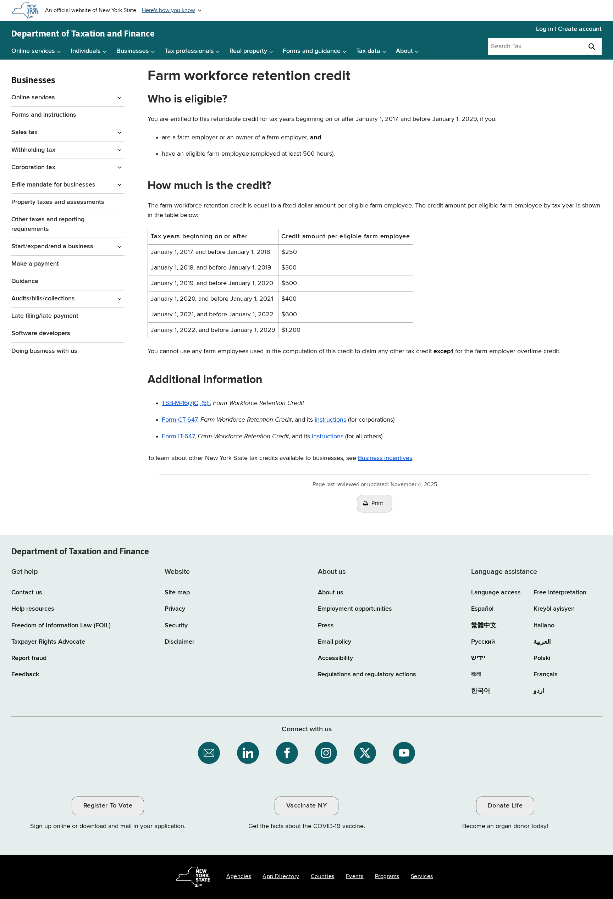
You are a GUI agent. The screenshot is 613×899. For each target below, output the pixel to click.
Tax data (368, 51)
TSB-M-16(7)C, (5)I (186, 403)
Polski (542, 658)
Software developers (40, 333)
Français (546, 674)
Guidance (24, 281)
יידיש (478, 658)
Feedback (25, 674)
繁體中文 (484, 625)
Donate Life (505, 806)
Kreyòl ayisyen (554, 609)
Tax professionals (189, 51)
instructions (330, 420)
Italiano (544, 625)
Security (176, 625)
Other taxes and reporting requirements (47, 224)
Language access (496, 592)
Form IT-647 (178, 436)
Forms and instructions (43, 115)
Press (326, 625)
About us (330, 592)
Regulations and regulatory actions (367, 674)
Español (482, 609)
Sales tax (24, 132)
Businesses (132, 51)
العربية (542, 642)
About (404, 51)
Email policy (334, 642)
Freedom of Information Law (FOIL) (61, 625)
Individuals (86, 51)
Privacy (175, 609)
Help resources (32, 609)
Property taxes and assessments (57, 202)
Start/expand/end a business (52, 246)
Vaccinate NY (306, 806)
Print (377, 503)
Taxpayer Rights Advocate (48, 642)
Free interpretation (560, 592)
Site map (177, 592)
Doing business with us (44, 351)
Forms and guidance (312, 51)
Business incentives (385, 458)
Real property (248, 51)
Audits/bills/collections (43, 298)
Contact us (26, 592)
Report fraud (28, 658)
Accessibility (335, 658)
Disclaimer (179, 642)
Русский (483, 642)
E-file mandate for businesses (53, 185)
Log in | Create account (569, 29)
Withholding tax (33, 150)
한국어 (480, 691)
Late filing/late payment (44, 316)
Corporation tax (33, 167)
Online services (33, 51)
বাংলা (476, 674)
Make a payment (35, 264)
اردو (539, 691)
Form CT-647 (179, 420)
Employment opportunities (355, 609)
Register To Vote (107, 806)
